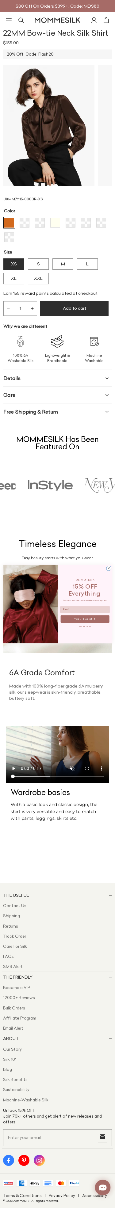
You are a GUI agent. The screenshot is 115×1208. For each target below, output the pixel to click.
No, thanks (85, 626)
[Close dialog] (108, 568)
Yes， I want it (85, 619)
